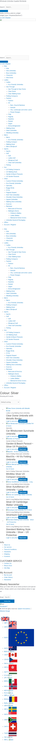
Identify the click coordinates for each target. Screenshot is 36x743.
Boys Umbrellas (11, 73)
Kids (5, 66)
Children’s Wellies (15, 213)
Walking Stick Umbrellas (14, 201)
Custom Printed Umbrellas (14, 181)
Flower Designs (15, 112)
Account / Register (10, 224)
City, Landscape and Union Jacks (21, 110)
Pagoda (10, 116)
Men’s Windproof (11, 146)
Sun (5, 167)
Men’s (6, 135)
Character (9, 75)
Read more (22, 421)
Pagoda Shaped (11, 192)
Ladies (6, 80)
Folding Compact (11, 142)
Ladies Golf (11, 158)
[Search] (4, 11)
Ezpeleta (11, 119)
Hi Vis (8, 190)
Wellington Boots (13, 211)
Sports (6, 149)
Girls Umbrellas (11, 70)
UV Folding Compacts (13, 169)
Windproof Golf (13, 160)
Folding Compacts (12, 96)
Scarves (9, 204)
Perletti (10, 121)
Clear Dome (12, 91)
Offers (6, 222)
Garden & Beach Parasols (14, 174)
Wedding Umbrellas (12, 133)
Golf (7, 153)
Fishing (8, 165)
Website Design (5, 611)
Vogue (10, 123)
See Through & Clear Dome (17, 89)
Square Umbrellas (12, 199)
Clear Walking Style (14, 93)
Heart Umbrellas (11, 130)
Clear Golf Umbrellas (14, 162)
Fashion (8, 98)
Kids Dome (9, 77)
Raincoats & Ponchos (15, 208)
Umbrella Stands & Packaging (15, 220)
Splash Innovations (24, 608)
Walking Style (10, 128)
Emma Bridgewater (14, 126)
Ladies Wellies (14, 215)
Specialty (9, 185)
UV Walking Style (11, 172)
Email (2, 597)
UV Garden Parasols (12, 176)
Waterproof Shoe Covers (18, 218)
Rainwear (9, 206)
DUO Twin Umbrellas (12, 195)
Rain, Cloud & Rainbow (17, 105)
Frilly (9, 114)
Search (2, 7)
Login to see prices (12, 421)
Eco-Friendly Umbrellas (15, 84)
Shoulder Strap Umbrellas (14, 197)
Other (6, 178)
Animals (12, 107)
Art (9, 103)
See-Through (10, 87)
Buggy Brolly (10, 188)
